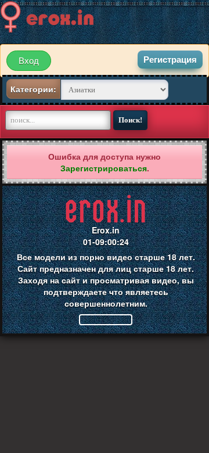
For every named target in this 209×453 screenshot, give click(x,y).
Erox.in (106, 230)
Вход (29, 61)
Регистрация (170, 59)
